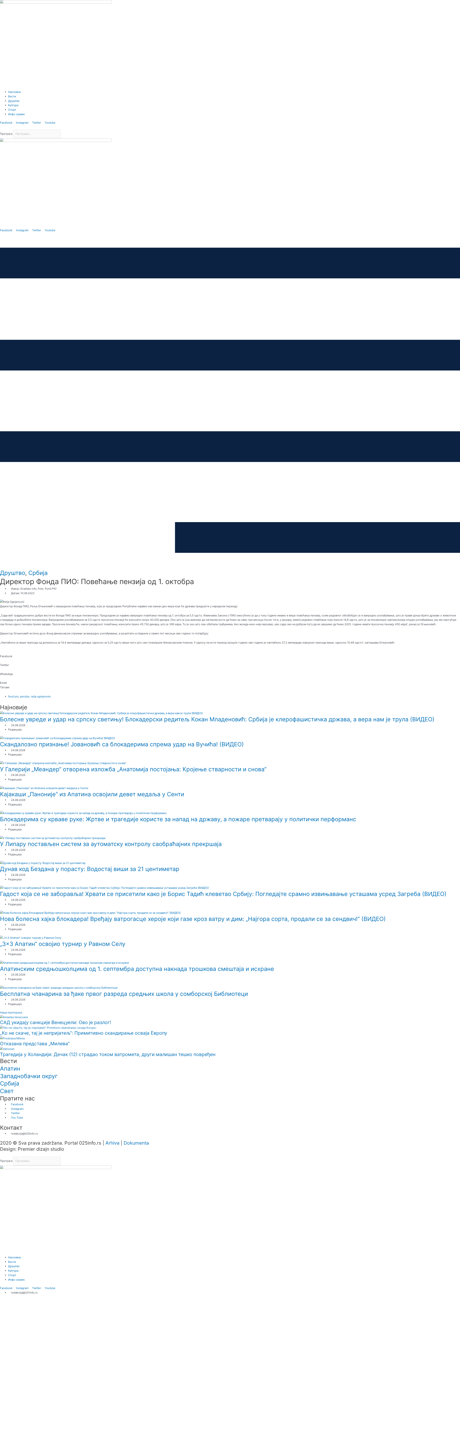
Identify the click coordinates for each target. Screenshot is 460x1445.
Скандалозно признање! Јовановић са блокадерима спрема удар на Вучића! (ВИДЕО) (122, 744)
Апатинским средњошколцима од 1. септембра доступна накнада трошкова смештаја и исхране (137, 968)
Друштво (12, 572)
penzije (24, 696)
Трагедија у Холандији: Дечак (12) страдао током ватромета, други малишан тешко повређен (107, 1054)
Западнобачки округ (29, 1076)
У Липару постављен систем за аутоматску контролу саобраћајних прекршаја (111, 843)
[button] (230, 127)
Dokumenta (136, 1143)
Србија (38, 572)
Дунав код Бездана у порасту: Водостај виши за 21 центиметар (89, 868)
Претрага (6, 133)
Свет (7, 1090)
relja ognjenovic (41, 696)
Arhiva (112, 1143)
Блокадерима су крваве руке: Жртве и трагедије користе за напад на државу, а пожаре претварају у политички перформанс (178, 819)
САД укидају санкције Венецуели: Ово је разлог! (55, 1022)
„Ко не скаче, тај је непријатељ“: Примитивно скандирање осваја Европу (83, 1033)
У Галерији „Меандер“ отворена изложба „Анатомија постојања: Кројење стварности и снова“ (133, 769)
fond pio (13, 696)
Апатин (10, 1068)
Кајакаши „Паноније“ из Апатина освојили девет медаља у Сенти (92, 794)
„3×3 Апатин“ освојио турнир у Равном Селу (62, 943)
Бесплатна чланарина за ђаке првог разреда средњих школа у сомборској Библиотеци (124, 993)
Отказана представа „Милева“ (35, 1043)
